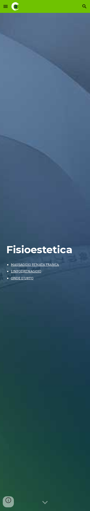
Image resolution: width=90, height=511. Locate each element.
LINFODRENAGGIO (26, 271)
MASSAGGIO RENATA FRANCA (35, 265)
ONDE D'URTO (22, 278)
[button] (5, 6)
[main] (45, 249)
